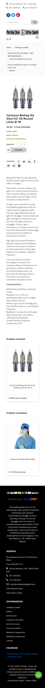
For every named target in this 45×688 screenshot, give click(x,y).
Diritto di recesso (13, 624)
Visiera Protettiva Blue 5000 (21, 459)
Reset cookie (31, 680)
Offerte (9, 611)
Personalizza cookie (16, 680)
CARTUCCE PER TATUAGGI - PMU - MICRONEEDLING (21, 54)
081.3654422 (15, 7)
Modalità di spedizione (15, 636)
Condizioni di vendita (14, 620)
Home (8, 47)
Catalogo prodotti (21, 47)
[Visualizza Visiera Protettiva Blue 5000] (22, 436)
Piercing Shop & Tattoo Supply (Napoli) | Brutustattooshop (22, 655)
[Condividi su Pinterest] (8, 166)
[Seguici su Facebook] (8, 15)
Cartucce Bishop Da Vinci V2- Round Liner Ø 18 (22, 66)
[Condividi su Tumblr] (35, 162)
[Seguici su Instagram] (18, 15)
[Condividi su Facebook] (18, 162)
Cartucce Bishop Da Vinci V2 (20, 59)
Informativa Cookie (14, 593)
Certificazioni (11, 616)
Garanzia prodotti (13, 628)
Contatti (9, 641)
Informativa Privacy (14, 588)
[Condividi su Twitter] (24, 162)
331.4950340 (31, 7)
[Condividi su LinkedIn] (29, 162)
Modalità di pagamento (15, 632)
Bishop (12, 70)
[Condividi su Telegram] (19, 166)
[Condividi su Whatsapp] (14, 166)
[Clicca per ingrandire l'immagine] (22, 96)
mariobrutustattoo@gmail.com (22, 584)
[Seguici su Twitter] (13, 15)
